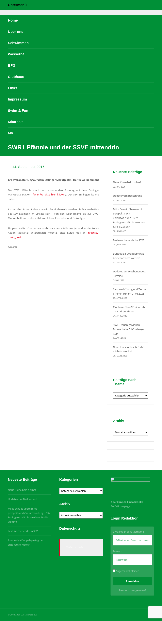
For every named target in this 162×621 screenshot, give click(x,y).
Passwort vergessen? (132, 590)
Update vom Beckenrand (127, 195)
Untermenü (17, 5)
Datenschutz (74, 547)
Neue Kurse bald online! (127, 182)
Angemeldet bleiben (127, 571)
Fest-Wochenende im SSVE (128, 240)
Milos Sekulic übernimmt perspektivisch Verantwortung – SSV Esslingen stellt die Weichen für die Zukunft (129, 217)
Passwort (118, 551)
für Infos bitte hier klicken (49, 194)
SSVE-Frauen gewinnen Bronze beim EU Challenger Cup (129, 329)
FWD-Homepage (120, 506)
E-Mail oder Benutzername (128, 531)
